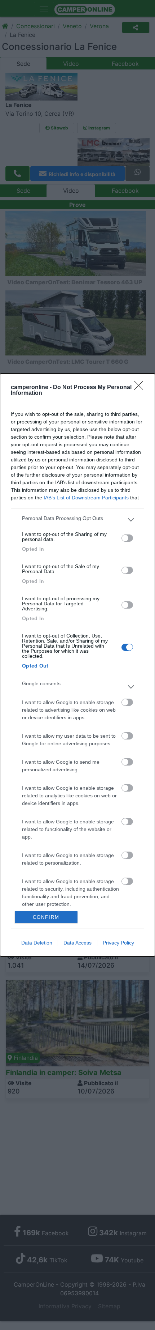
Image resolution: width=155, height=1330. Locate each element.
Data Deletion (36, 943)
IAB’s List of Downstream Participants (86, 497)
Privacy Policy (118, 943)
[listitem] (77, 520)
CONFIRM (46, 917)
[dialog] (77, 665)
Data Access (77, 943)
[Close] (141, 388)
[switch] (127, 538)
